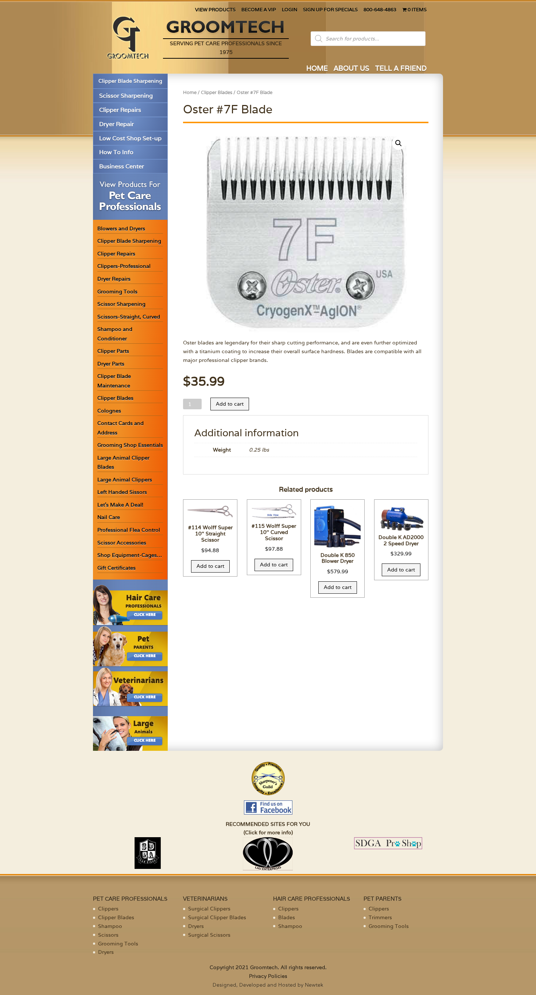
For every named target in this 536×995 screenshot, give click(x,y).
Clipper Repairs (120, 110)
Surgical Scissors (209, 935)
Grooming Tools (117, 291)
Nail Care (108, 517)
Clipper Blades (115, 398)
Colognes (109, 410)
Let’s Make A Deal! (120, 505)
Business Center (121, 166)
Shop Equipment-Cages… (129, 555)
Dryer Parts (110, 363)
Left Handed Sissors (122, 492)
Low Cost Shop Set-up (130, 138)
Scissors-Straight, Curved (128, 316)
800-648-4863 (380, 10)
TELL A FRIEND (401, 69)
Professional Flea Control (128, 530)
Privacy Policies (268, 976)
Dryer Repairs (114, 279)
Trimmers (380, 917)
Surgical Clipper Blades (217, 917)
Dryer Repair (116, 124)
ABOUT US (351, 69)
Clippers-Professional (124, 266)
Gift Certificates (116, 568)
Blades (286, 917)
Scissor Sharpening (126, 96)
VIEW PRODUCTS (215, 10)
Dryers (106, 952)
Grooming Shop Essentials (130, 445)
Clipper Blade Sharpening (130, 81)
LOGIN (289, 10)
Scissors (108, 935)
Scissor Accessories (121, 542)
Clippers (108, 908)
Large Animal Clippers (124, 479)
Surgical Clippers (209, 908)
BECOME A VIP (258, 10)
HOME (317, 69)
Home (190, 92)
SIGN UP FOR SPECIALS (330, 10)
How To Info (116, 152)
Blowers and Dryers (121, 228)
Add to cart (230, 404)
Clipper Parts (113, 351)
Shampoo (110, 926)
